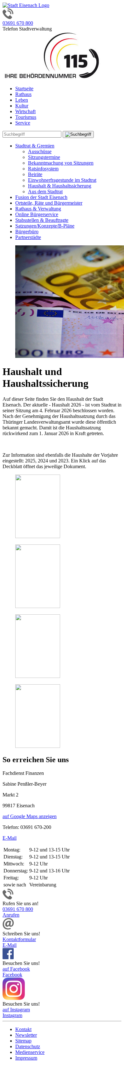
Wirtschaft (25, 111)
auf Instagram (16, 1009)
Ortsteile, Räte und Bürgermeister (48, 203)
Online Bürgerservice (36, 214)
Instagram (12, 1015)
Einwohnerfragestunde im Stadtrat (62, 180)
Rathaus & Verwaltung (38, 208)
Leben (21, 100)
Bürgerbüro (26, 231)
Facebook (12, 974)
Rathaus (23, 94)
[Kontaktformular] (8, 928)
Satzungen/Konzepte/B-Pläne (44, 226)
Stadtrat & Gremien (34, 145)
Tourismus (25, 117)
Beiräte (35, 174)
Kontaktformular (19, 939)
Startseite (24, 88)
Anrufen (11, 915)
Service (22, 123)
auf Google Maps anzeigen (30, 816)
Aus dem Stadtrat (45, 191)
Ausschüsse (40, 151)
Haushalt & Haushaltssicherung (59, 185)
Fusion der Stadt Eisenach (41, 197)
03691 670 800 (18, 23)
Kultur (21, 105)
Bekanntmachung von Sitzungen (60, 163)
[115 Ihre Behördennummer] (52, 77)
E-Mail (10, 838)
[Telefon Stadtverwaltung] (8, 897)
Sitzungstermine (44, 157)
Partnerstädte (28, 237)
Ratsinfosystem (43, 168)
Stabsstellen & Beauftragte (41, 220)
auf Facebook (16, 969)
